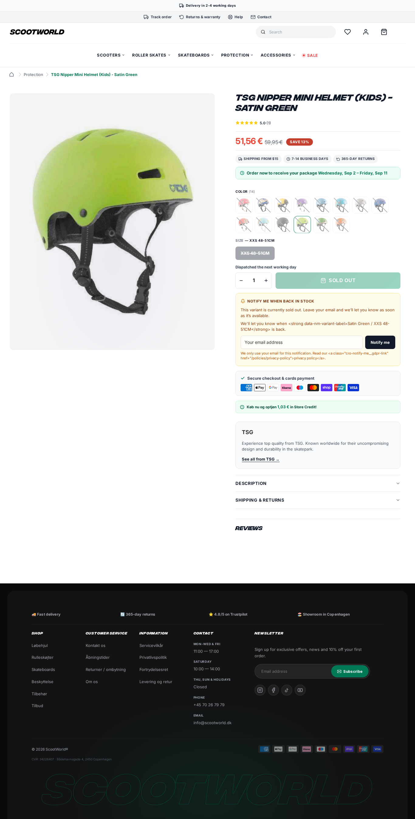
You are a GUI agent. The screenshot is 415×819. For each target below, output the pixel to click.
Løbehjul (40, 645)
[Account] (365, 32)
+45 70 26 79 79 (209, 704)
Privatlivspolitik (153, 657)
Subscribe (352, 671)
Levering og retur (155, 681)
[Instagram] (260, 690)
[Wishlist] (347, 32)
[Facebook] (273, 690)
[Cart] (384, 32)
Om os (92, 681)
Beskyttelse (42, 681)
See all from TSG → (261, 459)
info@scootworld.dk (213, 722)
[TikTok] (286, 690)
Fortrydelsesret (153, 669)
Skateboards (43, 669)
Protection (33, 74)
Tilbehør (39, 693)
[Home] (11, 74)
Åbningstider (98, 657)
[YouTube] (300, 690)
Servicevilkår (151, 645)
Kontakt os (95, 645)
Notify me (380, 342)
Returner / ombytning (106, 669)
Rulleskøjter (42, 657)
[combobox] (300, 32)
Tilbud (37, 705)
